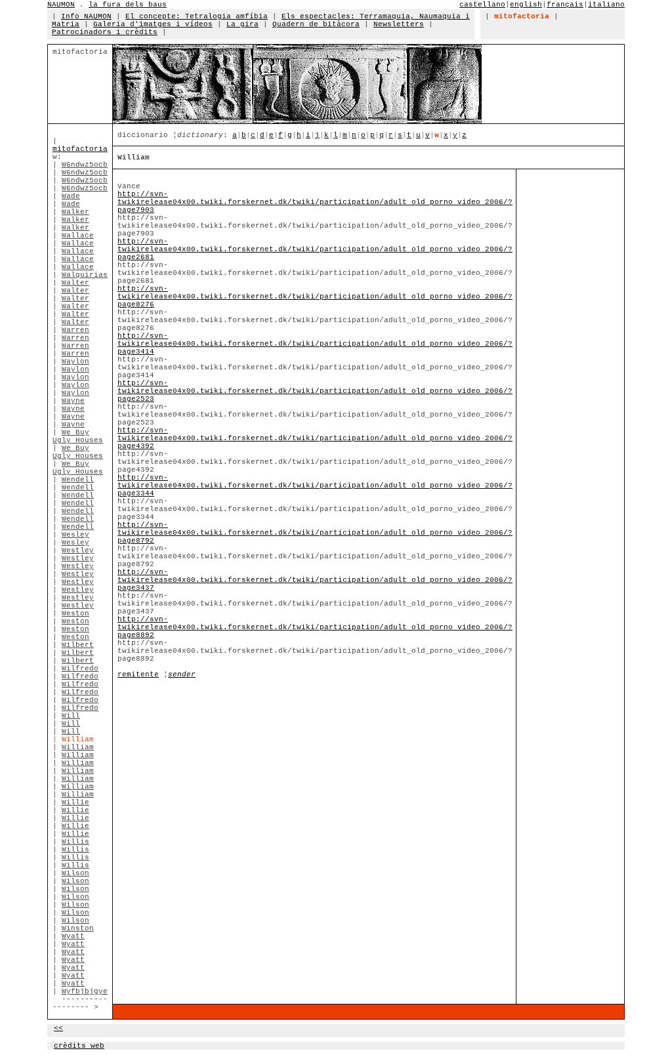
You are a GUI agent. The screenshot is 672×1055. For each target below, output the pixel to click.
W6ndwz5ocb (85, 165)
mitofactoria (80, 149)
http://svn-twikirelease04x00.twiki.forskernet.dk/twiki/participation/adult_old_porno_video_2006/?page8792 (315, 533)
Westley (78, 550)
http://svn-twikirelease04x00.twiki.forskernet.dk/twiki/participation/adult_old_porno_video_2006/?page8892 (315, 627)
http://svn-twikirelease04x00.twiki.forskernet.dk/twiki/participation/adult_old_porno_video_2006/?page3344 (315, 485)
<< (58, 1028)
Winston (78, 928)
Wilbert (78, 645)
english (526, 5)
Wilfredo (80, 668)
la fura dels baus (128, 5)
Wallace (78, 235)
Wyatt (73, 936)
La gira (242, 24)
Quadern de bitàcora (316, 24)
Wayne (73, 401)
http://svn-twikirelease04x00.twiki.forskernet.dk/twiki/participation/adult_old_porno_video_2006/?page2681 (315, 249)
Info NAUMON (86, 16)
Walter (75, 283)
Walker (75, 212)
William (78, 747)
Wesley (75, 535)
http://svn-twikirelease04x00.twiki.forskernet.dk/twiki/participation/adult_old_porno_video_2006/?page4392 (315, 438)
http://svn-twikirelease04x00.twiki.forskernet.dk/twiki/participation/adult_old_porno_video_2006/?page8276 (315, 296)
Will (71, 716)
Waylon (75, 361)
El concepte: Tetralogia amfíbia (196, 16)
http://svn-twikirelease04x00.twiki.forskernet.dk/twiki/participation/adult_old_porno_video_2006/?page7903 (315, 202)
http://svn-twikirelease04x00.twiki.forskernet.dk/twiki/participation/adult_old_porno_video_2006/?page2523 (315, 391)
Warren (75, 330)
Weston (75, 613)
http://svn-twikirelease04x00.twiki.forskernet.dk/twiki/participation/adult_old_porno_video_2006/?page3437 (315, 580)
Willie (75, 802)
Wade (71, 196)
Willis (75, 842)
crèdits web (79, 1046)
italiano (606, 5)
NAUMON (61, 5)
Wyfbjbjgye (85, 991)
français (565, 5)
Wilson (75, 873)
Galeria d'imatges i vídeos (153, 24)
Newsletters (398, 24)
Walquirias (85, 275)
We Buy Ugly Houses (77, 436)
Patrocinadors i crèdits (105, 32)
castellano (482, 5)
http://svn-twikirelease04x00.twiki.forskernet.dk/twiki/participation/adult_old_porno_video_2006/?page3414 (315, 344)
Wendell (78, 480)
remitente (138, 674)
